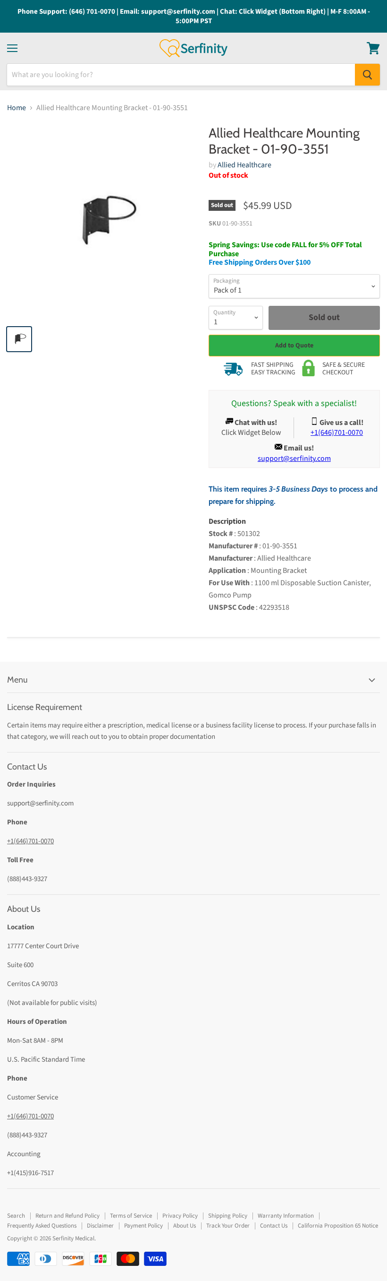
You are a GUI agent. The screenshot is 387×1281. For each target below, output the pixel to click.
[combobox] (181, 75)
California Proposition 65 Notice (338, 1225)
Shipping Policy (227, 1216)
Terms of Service (131, 1216)
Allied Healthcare (244, 165)
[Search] (367, 75)
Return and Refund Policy (67, 1216)
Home (16, 108)
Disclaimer (100, 1225)
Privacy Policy (180, 1216)
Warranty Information (286, 1216)
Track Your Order (228, 1225)
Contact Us (273, 1225)
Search (16, 1216)
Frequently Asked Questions (41, 1225)
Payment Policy (143, 1225)
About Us (184, 1225)
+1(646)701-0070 (30, 841)
